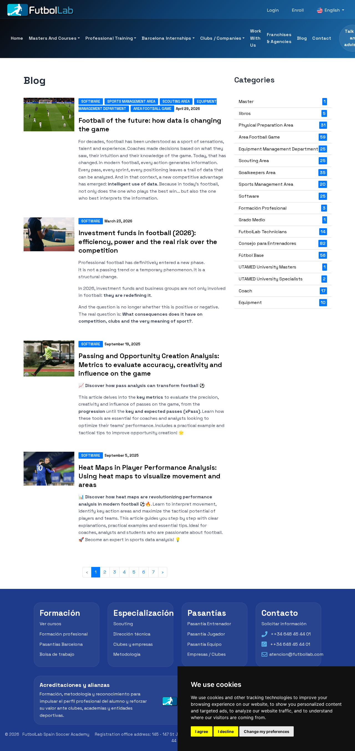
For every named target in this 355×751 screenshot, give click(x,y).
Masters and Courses (53, 38)
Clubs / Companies (221, 38)
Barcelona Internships (166, 38)
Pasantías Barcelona (61, 644)
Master (282, 101)
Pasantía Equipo (204, 644)
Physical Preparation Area (282, 125)
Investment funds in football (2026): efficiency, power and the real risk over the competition (147, 241)
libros (282, 113)
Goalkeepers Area (282, 172)
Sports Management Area (131, 101)
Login (273, 10)
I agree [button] (201, 731)
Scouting (123, 623)
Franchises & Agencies (279, 38)
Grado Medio (282, 220)
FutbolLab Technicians (282, 232)
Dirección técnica (131, 634)
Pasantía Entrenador (209, 623)
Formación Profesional (282, 208)
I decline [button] (226, 731)
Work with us (255, 38)
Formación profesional (64, 634)
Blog (302, 38)
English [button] (332, 10)
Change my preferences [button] (266, 731)
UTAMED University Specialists (282, 279)
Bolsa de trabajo (57, 654)
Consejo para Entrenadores (282, 243)
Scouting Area (176, 101)
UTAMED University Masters (282, 267)
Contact (321, 38)
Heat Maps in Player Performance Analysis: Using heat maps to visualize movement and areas (149, 476)
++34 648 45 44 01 (291, 634)
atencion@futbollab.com (296, 654)
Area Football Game (152, 108)
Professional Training (109, 38)
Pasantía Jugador (206, 634)
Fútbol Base (282, 255)
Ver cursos (50, 623)
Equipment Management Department (282, 149)
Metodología (126, 654)
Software (90, 101)
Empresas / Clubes (206, 654)
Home (17, 38)
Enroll (298, 10)
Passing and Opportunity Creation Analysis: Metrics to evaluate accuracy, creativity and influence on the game (150, 364)
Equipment (282, 302)
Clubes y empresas (133, 644)
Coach (282, 291)
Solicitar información (284, 623)
